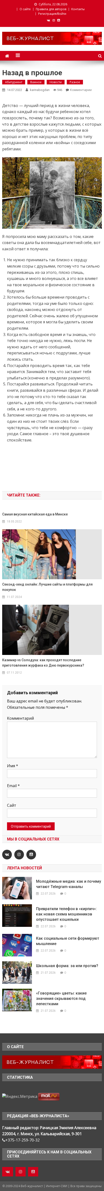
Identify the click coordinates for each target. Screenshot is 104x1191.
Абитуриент (13, 82)
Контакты (78, 9)
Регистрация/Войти (52, 14)
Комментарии (81, 90)
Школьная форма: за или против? (67, 965)
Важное (36, 82)
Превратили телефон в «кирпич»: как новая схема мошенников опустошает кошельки (66, 914)
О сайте (25, 9)
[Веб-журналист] (52, 1061)
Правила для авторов (51, 9)
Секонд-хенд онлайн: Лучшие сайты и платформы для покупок (47, 587)
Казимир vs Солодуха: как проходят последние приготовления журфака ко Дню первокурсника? (43, 662)
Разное (75, 82)
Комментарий (20, 718)
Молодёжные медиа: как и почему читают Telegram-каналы (68, 884)
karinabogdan (40, 90)
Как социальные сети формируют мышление (67, 941)
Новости (56, 82)
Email (13, 785)
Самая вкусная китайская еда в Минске (35, 514)
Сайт (11, 805)
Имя (12, 765)
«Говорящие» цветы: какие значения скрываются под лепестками (61, 998)
